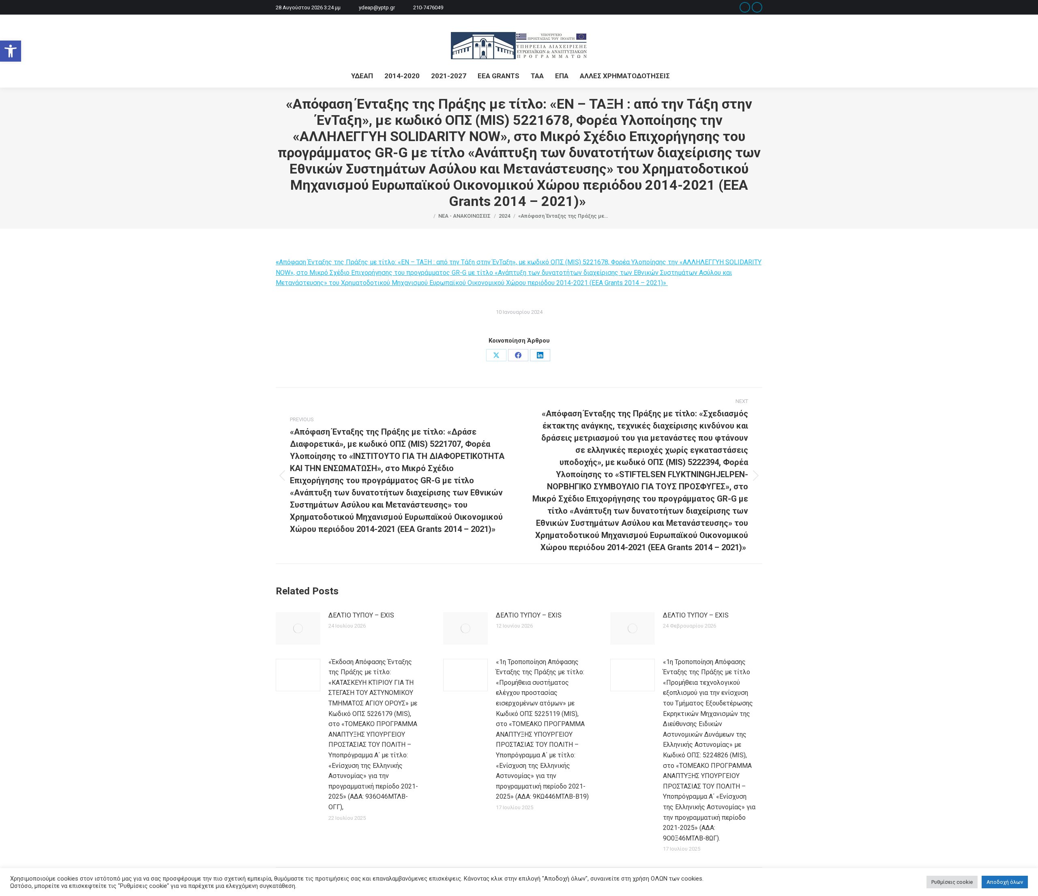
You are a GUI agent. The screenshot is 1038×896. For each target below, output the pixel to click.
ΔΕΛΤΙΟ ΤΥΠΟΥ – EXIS (361, 615)
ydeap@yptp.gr (377, 7)
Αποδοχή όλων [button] (1005, 882)
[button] (10, 51)
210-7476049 (428, 7)
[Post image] (298, 628)
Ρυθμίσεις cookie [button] (952, 882)
